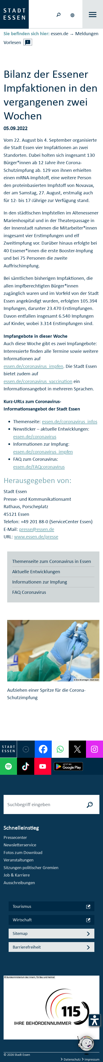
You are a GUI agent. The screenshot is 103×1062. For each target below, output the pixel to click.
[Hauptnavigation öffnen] (93, 14)
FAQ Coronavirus (29, 592)
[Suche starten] (89, 804)
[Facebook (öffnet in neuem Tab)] (43, 749)
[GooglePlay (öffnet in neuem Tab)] (68, 766)
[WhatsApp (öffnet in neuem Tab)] (60, 749)
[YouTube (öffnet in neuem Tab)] (42, 766)
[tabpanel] (51, 1010)
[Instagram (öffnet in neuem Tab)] (94, 749)
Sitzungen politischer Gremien (31, 867)
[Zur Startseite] (14, 14)
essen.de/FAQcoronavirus (39, 467)
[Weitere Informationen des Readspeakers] (27, 42)
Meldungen (86, 33)
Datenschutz (72, 1059)
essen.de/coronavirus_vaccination (38, 381)
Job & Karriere (17, 875)
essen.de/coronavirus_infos (69, 421)
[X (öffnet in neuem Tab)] (77, 749)
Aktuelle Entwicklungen (36, 571)
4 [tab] (7, 1024)
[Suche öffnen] (58, 14)
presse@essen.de (36, 529)
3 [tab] (7, 1016)
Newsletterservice (20, 845)
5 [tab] (7, 1032)
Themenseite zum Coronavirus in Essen (51, 561)
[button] (72, 14)
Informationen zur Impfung (39, 582)
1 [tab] (7, 1001)
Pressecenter (15, 837)
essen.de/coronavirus (34, 436)
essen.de (59, 33)
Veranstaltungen (19, 860)
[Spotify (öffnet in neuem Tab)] (8, 766)
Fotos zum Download (23, 852)
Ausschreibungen (19, 882)
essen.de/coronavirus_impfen (33, 366)
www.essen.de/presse (36, 537)
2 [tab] (7, 1009)
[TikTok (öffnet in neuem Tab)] (25, 766)
